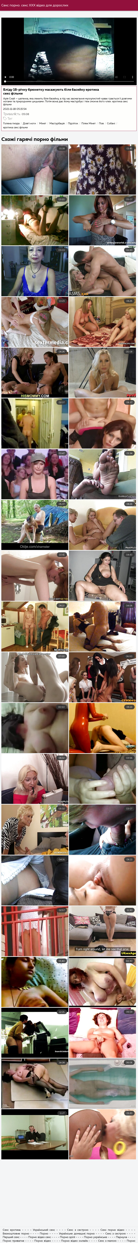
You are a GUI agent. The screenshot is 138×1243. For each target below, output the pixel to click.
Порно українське (96, 1237)
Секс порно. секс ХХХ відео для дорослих (34, 5)
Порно (44, 1233)
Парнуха (121, 1237)
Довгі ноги (29, 123)
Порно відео (42, 1241)
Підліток (73, 123)
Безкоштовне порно (16, 1233)
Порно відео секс (40, 1237)
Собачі (111, 123)
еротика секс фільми (15, 127)
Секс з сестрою (77, 1230)
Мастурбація (57, 123)
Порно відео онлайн (75, 1241)
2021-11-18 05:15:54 (15, 109)
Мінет (42, 123)
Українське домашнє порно (77, 1233)
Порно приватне (13, 1241)
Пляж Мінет (88, 123)
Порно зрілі (67, 1237)
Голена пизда (11, 123)
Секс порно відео (112, 1230)
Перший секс (11, 1237)
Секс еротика (12, 1230)
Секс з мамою (107, 1241)
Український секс (44, 1230)
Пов (101, 123)
